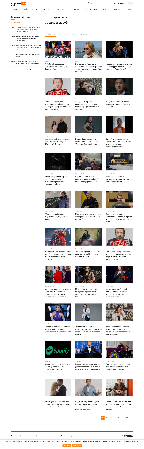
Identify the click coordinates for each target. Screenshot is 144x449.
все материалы (50, 34)
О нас (29, 436)
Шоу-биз (117, 9)
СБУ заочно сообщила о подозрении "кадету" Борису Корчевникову (56, 217)
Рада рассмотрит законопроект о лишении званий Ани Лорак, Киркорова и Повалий (119, 367)
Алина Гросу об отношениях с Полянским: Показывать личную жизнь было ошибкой (58, 404)
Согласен (66, 446)
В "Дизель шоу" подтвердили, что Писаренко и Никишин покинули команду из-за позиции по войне (87, 406)
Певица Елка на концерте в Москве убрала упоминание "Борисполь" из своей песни (86, 142)
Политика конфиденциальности (71, 436)
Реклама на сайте (16, 436)
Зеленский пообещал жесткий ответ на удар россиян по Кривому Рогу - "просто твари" (28, 39)
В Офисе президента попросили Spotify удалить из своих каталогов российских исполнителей (57, 368)
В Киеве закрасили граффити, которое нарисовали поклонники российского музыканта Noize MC (57, 180)
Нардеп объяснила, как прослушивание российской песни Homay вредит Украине (87, 179)
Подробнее (77, 446)
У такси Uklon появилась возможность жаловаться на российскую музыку (117, 179)
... (123, 418)
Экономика (61, 9)
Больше (129, 9)
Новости (14, 9)
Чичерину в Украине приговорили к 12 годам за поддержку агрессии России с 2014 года (87, 105)
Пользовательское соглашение (46, 436)
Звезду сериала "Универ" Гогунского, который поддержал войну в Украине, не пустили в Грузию (88, 331)
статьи (73, 34)
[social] (114, 3)
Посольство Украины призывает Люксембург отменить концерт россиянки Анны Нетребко (119, 66)
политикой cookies (132, 441)
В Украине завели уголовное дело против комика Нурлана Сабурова (118, 104)
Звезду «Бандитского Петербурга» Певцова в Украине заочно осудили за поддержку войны (119, 218)
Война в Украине (30, 9)
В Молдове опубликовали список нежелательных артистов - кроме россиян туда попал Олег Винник (88, 68)
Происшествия (91, 9)
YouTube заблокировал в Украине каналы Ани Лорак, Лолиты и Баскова (56, 66)
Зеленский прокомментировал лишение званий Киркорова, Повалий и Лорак (87, 254)
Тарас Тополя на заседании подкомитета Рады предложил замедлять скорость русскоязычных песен (118, 143)
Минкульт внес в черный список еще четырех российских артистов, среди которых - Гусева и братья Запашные (58, 293)
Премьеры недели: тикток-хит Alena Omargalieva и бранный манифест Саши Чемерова (28, 30)
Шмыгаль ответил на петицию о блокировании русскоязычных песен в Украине (88, 217)
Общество (75, 9)
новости (63, 34)
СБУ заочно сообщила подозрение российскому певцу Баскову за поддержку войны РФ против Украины (58, 105)
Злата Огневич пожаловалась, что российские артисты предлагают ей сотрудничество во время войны (118, 331)
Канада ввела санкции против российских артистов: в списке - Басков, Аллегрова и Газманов (88, 367)
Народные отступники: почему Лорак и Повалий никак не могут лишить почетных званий (58, 329)
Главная (48, 18)
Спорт (105, 9)
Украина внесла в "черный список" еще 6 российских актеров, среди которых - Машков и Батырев (116, 293)
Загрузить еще (26, 69)
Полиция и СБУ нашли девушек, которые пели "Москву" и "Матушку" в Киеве (58, 142)
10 (127, 418)
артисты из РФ (60, 18)
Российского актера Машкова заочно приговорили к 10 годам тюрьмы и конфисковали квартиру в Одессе (118, 256)
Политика (46, 9)
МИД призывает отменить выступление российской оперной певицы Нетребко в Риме (86, 293)
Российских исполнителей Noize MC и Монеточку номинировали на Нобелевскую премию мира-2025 (58, 256)
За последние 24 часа (20, 17)
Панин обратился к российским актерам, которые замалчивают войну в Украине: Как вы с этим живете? (119, 406)
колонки (83, 34)
